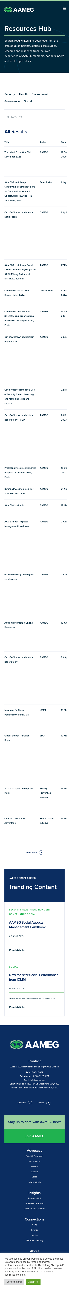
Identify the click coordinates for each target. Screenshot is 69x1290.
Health (23, 94)
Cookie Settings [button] (14, 1281)
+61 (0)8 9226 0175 (40, 1076)
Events (34, 1230)
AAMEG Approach (34, 1156)
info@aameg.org (37, 1080)
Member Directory (34, 1240)
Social (28, 101)
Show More (31, 852)
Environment (40, 94)
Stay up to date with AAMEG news (34, 1122)
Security (9, 94)
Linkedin (22, 1102)
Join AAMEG (34, 1136)
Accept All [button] (33, 1281)
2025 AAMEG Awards (34, 1208)
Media (35, 1235)
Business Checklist (34, 1203)
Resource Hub (34, 1198)
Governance (12, 101)
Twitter (40, 1102)
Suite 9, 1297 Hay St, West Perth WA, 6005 (39, 1084)
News (34, 1225)
